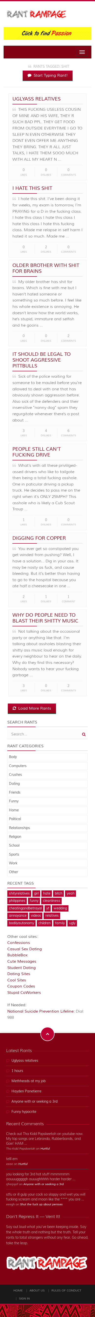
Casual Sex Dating (24, 949)
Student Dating (21, 967)
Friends (14, 792)
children (44, 923)
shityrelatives (19, 893)
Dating (14, 784)
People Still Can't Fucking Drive (36, 452)
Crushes (15, 775)
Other (13, 872)
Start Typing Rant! (50, 75)
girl (36, 893)
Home (14, 810)
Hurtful (45, 1149)
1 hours (17, 1071)
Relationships (19, 828)
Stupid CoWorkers (24, 992)
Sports (14, 854)
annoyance (18, 916)
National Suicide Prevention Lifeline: (41, 1011)
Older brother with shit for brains (45, 268)
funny (34, 901)
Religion (15, 837)
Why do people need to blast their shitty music (45, 618)
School (14, 845)
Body (13, 757)
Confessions (18, 942)
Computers (18, 766)
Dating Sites (18, 973)
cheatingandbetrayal (25, 908)
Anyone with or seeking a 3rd (34, 1101)
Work (13, 863)
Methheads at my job (28, 1081)
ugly (72, 923)
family (60, 923)
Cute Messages (21, 961)
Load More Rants (34, 708)
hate (46, 893)
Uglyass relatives (36, 99)
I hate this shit (32, 188)
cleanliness (51, 901)
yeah (71, 893)
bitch (58, 893)
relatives (52, 916)
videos (36, 916)
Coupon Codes (21, 986)
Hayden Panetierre (26, 1091)
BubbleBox (17, 955)
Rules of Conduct (66, 1290)
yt (47, 908)
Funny (14, 801)
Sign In (24, 1298)
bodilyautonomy (21, 923)
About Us (37, 1290)
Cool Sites (16, 980)
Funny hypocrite (23, 1112)
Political (15, 819)
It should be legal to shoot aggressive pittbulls (41, 360)
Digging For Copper (39, 538)
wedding (60, 908)
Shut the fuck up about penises (41, 1204)
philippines (17, 901)
